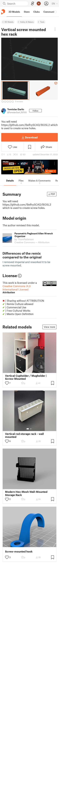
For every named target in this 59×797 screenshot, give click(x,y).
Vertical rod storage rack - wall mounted (24, 435)
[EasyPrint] (32, 3)
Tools (42, 22)
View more (49, 326)
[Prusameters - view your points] (39, 3)
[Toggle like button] (7, 383)
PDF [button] (53, 194)
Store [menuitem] (27, 11)
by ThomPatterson (24, 239)
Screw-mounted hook (19, 551)
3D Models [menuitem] (14, 11)
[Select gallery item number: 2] (29, 370)
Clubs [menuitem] (36, 11)
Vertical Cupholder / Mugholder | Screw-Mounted (26, 377)
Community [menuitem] (49, 11)
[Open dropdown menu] (55, 29)
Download (31, 137)
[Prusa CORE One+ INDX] (29, 167)
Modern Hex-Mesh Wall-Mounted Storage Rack (26, 493)
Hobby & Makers (27, 22)
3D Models (9, 22)
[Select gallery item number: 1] (26, 370)
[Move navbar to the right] (56, 11)
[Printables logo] (3, 12)
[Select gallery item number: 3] (32, 370)
